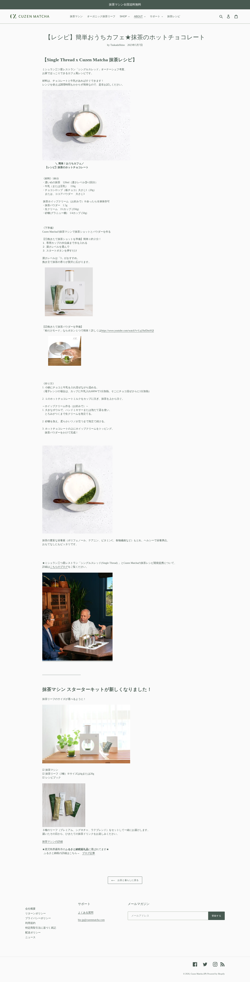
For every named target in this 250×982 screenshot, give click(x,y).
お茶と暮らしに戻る (128, 880)
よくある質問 (85, 912)
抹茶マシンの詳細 (52, 841)
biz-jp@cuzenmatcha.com (91, 920)
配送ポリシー (33, 932)
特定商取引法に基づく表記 (40, 927)
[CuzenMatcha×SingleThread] (77, 660)
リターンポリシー (35, 913)
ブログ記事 (88, 853)
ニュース (30, 937)
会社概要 (30, 908)
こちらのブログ (59, 566)
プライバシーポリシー (38, 918)
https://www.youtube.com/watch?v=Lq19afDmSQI (127, 330)
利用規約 (30, 923)
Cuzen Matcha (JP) (199, 974)
